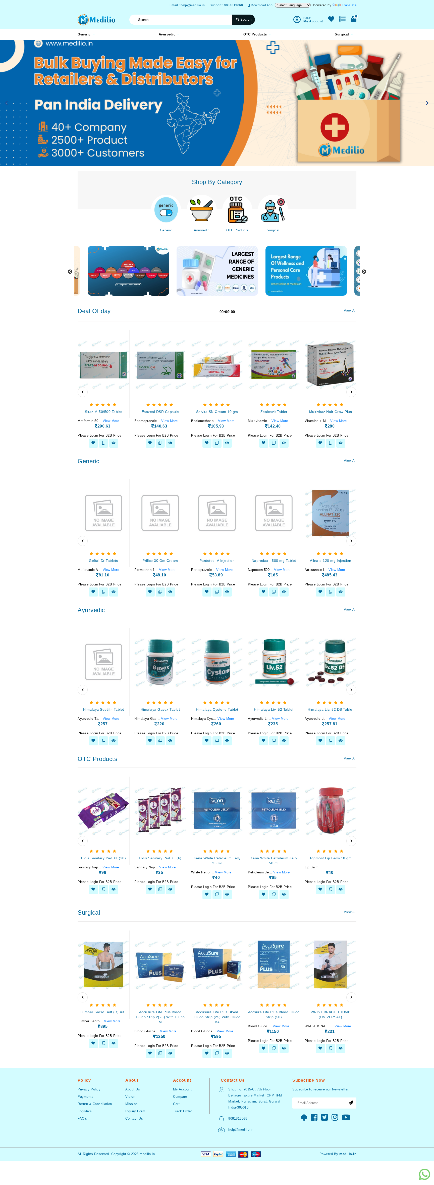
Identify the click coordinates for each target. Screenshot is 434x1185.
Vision (130, 1096)
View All (350, 310)
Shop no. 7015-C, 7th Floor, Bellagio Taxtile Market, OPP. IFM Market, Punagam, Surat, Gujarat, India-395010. (255, 1098)
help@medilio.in (240, 1129)
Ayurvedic (167, 34)
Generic (84, 34)
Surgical (342, 34)
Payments (85, 1096)
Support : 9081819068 (226, 5)
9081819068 (237, 1118)
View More (111, 421)
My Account (182, 1089)
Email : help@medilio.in (187, 5)
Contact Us (134, 1118)
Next (363, 271)
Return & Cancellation (95, 1104)
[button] (6, 103)
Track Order (182, 1111)
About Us (132, 1089)
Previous (70, 271)
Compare (180, 1096)
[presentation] (83, 392)
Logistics (85, 1111)
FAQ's (82, 1118)
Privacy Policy (89, 1089)
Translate (349, 5)
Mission (131, 1104)
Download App (261, 5)
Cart (176, 1104)
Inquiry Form (135, 1111)
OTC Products (255, 34)
